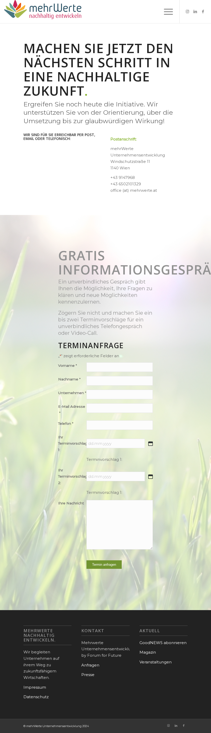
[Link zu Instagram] (187, 11)
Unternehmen (72, 393)
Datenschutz (36, 696)
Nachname (69, 379)
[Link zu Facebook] (203, 11)
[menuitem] (166, 11)
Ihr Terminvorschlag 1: (72, 443)
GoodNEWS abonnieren (163, 642)
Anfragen (90, 665)
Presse (87, 674)
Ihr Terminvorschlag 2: (72, 476)
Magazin (147, 652)
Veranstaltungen (155, 662)
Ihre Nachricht (71, 503)
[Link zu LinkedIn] (195, 11)
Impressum (34, 687)
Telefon (65, 423)
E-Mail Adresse (71, 409)
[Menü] (166, 11)
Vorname (67, 365)
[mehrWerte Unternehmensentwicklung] (42, 11)
